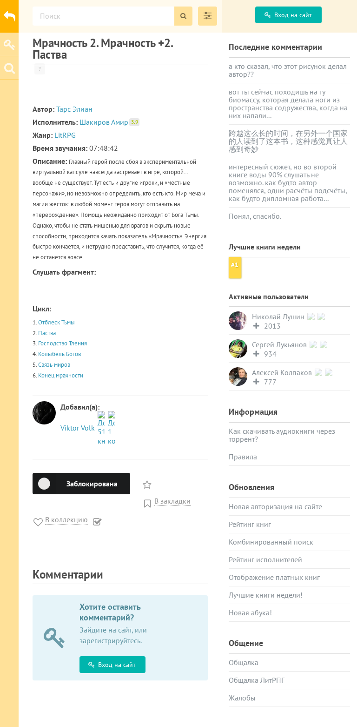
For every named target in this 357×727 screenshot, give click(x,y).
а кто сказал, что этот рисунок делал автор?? (288, 70)
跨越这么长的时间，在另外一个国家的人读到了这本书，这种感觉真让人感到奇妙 (288, 141)
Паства (47, 333)
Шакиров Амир (108, 122)
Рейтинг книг (250, 524)
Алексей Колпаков (283, 372)
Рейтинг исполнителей (265, 559)
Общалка (243, 662)
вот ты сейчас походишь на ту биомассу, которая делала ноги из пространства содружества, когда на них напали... (288, 103)
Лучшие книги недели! (266, 594)
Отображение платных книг (274, 577)
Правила (243, 456)
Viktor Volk (78, 427)
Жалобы (242, 697)
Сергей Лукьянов (280, 344)
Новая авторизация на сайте (275, 506)
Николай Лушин (279, 316)
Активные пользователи (269, 296)
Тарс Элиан (74, 109)
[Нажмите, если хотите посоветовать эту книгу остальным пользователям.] (148, 482)
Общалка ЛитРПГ (256, 680)
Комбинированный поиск (271, 541)
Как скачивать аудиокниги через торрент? (282, 435)
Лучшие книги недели (265, 246)
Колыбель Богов (59, 354)
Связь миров (54, 365)
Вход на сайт (117, 664)
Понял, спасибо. (255, 216)
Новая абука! (250, 612)
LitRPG (65, 135)
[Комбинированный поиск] (207, 16)
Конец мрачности (60, 375)
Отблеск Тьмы (56, 322)
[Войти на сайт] (9, 44)
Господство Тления (62, 343)
